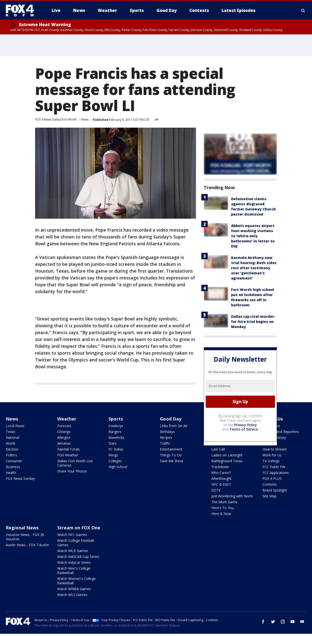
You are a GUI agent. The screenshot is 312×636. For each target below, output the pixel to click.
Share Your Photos (72, 471)
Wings (113, 455)
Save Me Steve (171, 461)
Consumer (14, 461)
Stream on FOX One (78, 528)
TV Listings (271, 461)
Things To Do (171, 455)
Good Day (170, 419)
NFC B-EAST (221, 484)
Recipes (166, 437)
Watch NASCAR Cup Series (78, 556)
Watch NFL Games (72, 534)
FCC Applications (276, 472)
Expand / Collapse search (303, 10)
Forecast (64, 425)
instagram (283, 622)
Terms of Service (243, 429)
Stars (112, 443)
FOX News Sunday (20, 478)
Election (12, 449)
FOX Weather (67, 455)
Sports (115, 419)
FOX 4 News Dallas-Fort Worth (56, 119)
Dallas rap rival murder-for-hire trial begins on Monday (253, 321)
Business (13, 466)
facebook (263, 622)
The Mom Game (224, 502)
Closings (63, 431)
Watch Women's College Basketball (76, 580)
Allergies (63, 437)
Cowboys (115, 425)
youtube (292, 622)
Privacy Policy (245, 424)
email (302, 622)
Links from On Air (173, 425)
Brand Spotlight (275, 490)
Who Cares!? (221, 472)
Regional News (22, 528)
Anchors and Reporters (281, 431)
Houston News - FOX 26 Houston (25, 536)
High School (117, 466)
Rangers (114, 431)
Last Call (218, 449)
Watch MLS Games (72, 594)
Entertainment (171, 449)
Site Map (269, 496)
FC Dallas (115, 449)
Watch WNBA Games (74, 588)
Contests (270, 484)
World (10, 443)
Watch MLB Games (72, 550)
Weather (66, 419)
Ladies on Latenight (227, 455)
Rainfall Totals (68, 449)
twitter (273, 622)
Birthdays (167, 431)
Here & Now (221, 513)
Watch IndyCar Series (74, 562)
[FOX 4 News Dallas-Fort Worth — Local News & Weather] (22, 10)
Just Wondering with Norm (232, 496)
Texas (10, 431)
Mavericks (116, 437)
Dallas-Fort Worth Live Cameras (75, 463)
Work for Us (272, 455)
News (84, 119)
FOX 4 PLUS (272, 478)
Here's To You (222, 507)
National (12, 437)
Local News (15, 425)
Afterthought (221, 478)
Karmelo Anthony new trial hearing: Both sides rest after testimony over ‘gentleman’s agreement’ (253, 267)
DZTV (215, 490)
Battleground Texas (227, 461)
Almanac (64, 443)
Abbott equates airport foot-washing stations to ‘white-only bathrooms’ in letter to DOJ (252, 235)
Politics (11, 455)
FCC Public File (274, 466)
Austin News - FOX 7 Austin (27, 545)
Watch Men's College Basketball (73, 570)
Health (11, 472)
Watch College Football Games (75, 542)
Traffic (165, 443)
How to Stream (275, 449)
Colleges (115, 461)
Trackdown (220, 466)
